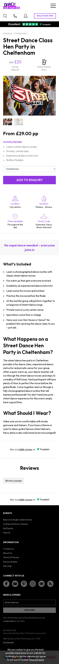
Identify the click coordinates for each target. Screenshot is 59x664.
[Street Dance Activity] (18, 121)
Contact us (8, 548)
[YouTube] (15, 584)
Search (6, 532)
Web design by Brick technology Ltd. (19, 638)
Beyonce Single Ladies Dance (17, 519)
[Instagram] (32, 584)
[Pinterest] (24, 584)
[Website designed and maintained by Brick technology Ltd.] (8, 642)
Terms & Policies (11, 557)
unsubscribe (8, 621)
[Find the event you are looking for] (5, 16)
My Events (8, 528)
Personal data (10, 561)
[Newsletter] (41, 584)
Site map (7, 566)
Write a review (13, 480)
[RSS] (50, 584)
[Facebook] (6, 584)
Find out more (37, 659)
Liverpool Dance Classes (15, 523)
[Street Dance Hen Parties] (7, 121)
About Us (7, 553)
